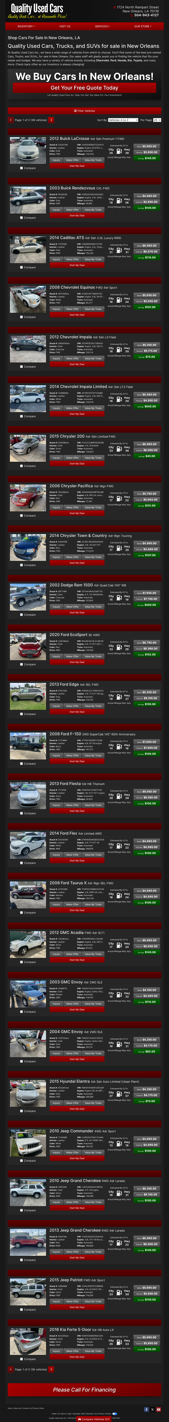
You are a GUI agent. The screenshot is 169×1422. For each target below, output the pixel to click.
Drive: (52, 154)
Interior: (53, 148)
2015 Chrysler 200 (83, 436)
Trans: (80, 151)
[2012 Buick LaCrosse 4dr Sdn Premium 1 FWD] (28, 150)
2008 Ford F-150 (92, 734)
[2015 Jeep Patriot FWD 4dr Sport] (28, 1291)
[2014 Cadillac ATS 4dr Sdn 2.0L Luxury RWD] (28, 249)
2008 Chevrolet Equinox (83, 287)
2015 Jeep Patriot (77, 1279)
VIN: (79, 145)
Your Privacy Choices (103, 1414)
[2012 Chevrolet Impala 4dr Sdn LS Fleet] (28, 348)
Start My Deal (77, 165)
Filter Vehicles (86, 110)
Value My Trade (93, 160)
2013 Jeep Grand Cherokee (87, 1230)
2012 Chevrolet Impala (83, 337)
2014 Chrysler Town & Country (91, 535)
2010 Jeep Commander (83, 1131)
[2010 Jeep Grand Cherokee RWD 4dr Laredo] (28, 1192)
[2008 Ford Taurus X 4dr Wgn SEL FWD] (28, 894)
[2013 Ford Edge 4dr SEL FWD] (28, 696)
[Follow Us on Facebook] (146, 1409)
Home (10, 1408)
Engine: (80, 148)
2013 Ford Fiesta (77, 783)
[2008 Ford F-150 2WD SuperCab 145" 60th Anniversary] (28, 745)
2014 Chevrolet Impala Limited (91, 386)
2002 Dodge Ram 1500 (88, 585)
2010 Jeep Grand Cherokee (87, 1180)
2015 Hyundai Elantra (94, 1081)
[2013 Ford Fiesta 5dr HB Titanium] (28, 795)
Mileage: (81, 154)
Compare (30, 168)
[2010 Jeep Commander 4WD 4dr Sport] (28, 1142)
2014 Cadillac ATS (85, 237)
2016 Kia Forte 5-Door (82, 1329)
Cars (11, 56)
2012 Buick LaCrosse (87, 138)
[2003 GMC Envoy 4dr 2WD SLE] (28, 994)
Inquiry (56, 160)
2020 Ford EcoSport (75, 634)
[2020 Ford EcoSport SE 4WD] (28, 646)
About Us (17, 1408)
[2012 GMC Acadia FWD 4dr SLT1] (28, 944)
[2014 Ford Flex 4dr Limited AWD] (28, 845)
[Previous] (11, 120)
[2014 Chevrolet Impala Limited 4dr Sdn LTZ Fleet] (28, 398)
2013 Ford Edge (74, 684)
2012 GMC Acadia (77, 932)
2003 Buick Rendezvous (80, 188)
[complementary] (159, 1412)
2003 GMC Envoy (76, 982)
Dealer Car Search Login (61, 1414)
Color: (52, 151)
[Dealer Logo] (46, 11)
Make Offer (72, 160)
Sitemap (89, 1414)
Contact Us (27, 1408)
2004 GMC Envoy (76, 1031)
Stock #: (54, 145)
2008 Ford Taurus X (81, 882)
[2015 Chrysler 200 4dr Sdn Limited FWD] (28, 448)
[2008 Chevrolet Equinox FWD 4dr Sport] (28, 299)
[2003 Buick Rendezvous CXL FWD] (28, 200)
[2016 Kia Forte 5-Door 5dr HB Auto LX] (28, 1341)
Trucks (19, 56)
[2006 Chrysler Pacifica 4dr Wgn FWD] (28, 497)
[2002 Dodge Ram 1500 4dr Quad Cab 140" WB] (28, 597)
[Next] (51, 120)
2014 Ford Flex (76, 833)
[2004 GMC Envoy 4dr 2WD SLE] (28, 1043)
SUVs (33, 56)
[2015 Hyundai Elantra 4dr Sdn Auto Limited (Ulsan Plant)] (28, 1093)
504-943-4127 (146, 15)
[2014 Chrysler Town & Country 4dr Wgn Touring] (28, 547)
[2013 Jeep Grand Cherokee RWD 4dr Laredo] (28, 1242)
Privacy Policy (38, 1408)
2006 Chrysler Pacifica (82, 485)
